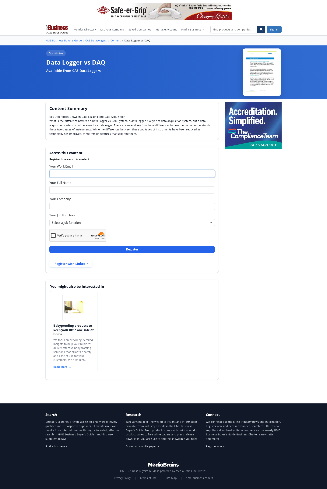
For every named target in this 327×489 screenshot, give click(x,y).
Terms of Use (148, 478)
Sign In (274, 29)
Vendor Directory (85, 29)
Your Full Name (60, 183)
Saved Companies (139, 29)
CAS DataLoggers (96, 40)
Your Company (60, 199)
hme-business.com (198, 478)
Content (116, 40)
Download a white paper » (142, 446)
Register (132, 249)
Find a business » (56, 446)
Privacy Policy (122, 478)
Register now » (215, 446)
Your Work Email (61, 166)
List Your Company (112, 29)
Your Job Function (62, 215)
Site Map (171, 478)
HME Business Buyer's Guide (63, 40)
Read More (60, 367)
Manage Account (166, 29)
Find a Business (191, 29)
